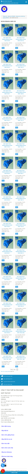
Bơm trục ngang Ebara (5, 371)
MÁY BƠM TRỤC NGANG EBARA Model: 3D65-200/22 (7, 39)
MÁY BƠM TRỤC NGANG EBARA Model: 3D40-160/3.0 (7, 305)
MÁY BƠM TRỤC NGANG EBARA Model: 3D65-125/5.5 (7, 145)
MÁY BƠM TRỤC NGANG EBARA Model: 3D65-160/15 (21, 66)
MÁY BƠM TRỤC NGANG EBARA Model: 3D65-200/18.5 (21, 39)
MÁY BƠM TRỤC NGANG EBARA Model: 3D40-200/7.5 (21, 252)
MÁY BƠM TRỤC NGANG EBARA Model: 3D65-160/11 (7, 92)
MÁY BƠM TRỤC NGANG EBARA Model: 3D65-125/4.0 (21, 145)
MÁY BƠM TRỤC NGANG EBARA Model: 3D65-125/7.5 (21, 119)
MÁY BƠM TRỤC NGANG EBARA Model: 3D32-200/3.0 (7, 331)
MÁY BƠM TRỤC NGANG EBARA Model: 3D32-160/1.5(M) (7, 358)
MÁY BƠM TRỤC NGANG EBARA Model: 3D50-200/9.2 (7, 198)
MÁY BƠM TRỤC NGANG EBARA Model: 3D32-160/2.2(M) (21, 331)
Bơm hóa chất (5, 443)
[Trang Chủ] (3, 460)
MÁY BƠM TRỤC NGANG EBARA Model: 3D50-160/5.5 (7, 225)
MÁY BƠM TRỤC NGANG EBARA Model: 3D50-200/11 (21, 172)
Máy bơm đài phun (7, 452)
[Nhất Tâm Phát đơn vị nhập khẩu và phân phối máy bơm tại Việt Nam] (4, 8)
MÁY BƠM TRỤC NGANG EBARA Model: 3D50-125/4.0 (21, 225)
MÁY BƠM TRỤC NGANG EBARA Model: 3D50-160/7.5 (21, 198)
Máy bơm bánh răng (7, 456)
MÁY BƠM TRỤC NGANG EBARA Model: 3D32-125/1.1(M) (21, 358)
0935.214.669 (14, 472)
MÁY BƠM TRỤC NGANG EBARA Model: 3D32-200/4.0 (21, 305)
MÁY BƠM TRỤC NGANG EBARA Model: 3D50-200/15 (7, 172)
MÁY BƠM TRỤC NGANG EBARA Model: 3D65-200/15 (7, 66)
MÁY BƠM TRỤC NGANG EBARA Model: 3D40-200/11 (7, 252)
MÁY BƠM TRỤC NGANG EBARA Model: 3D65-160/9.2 (21, 92)
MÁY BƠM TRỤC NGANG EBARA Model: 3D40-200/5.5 (7, 278)
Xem (3, 48)
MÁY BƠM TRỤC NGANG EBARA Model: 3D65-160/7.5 (7, 119)
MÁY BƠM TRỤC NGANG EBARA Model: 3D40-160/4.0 (21, 278)
